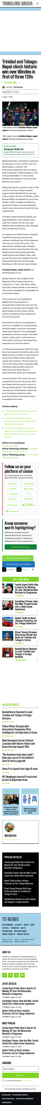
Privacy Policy (26, 1081)
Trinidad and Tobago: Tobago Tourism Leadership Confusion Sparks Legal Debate (10, 810)
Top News (19, 596)
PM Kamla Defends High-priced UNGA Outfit (30, 811)
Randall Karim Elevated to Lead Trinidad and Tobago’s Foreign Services (26, 652)
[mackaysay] (4, 87)
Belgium (5, 764)
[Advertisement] (20, 31)
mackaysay (18, 87)
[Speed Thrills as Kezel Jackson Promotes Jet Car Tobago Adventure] (7, 622)
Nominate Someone (20, 547)
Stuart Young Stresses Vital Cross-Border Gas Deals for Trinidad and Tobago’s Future (26, 636)
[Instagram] (10, 975)
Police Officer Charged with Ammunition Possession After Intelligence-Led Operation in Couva (19, 729)
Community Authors (20, 1095)
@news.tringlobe (10, 445)
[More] (33, 569)
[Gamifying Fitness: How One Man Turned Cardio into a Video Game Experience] (7, 605)
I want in (19, 1075)
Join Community (8, 1098)
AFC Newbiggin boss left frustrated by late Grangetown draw (19, 778)
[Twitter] (16, 975)
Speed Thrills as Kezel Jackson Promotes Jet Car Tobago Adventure (26, 621)
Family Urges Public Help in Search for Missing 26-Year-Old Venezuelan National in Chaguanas (26, 588)
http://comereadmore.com (12, 839)
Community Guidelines (24, 1098)
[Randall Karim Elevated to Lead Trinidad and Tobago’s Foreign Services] (7, 652)
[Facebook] (4, 975)
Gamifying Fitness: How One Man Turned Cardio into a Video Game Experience (26, 605)
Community (6, 1095)
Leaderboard (6, 1102)
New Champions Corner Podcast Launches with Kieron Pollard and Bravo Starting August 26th (18, 743)
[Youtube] (22, 975)
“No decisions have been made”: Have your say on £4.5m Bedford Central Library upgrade (18, 757)
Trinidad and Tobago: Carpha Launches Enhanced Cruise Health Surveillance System (20, 421)
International (21, 660)
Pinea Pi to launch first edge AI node (20, 768)
